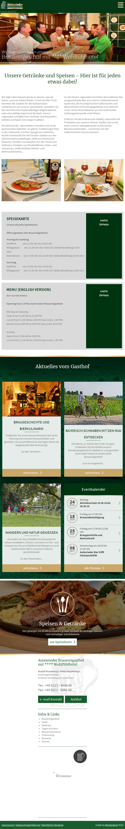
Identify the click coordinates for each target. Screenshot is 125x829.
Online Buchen (8, 11)
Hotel (45, 722)
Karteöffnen (104, 222)
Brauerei (46, 738)
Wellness (46, 725)
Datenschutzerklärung (28, 825)
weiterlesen (30, 472)
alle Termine (92, 568)
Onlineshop (48, 735)
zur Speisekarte (61, 642)
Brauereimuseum (51, 731)
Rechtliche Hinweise (52, 825)
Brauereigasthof (50, 718)
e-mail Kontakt (51, 699)
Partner (46, 741)
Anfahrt (76, 699)
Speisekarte (18, 218)
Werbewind (111, 825)
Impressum (8, 825)
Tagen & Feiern (50, 728)
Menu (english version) (29, 289)
